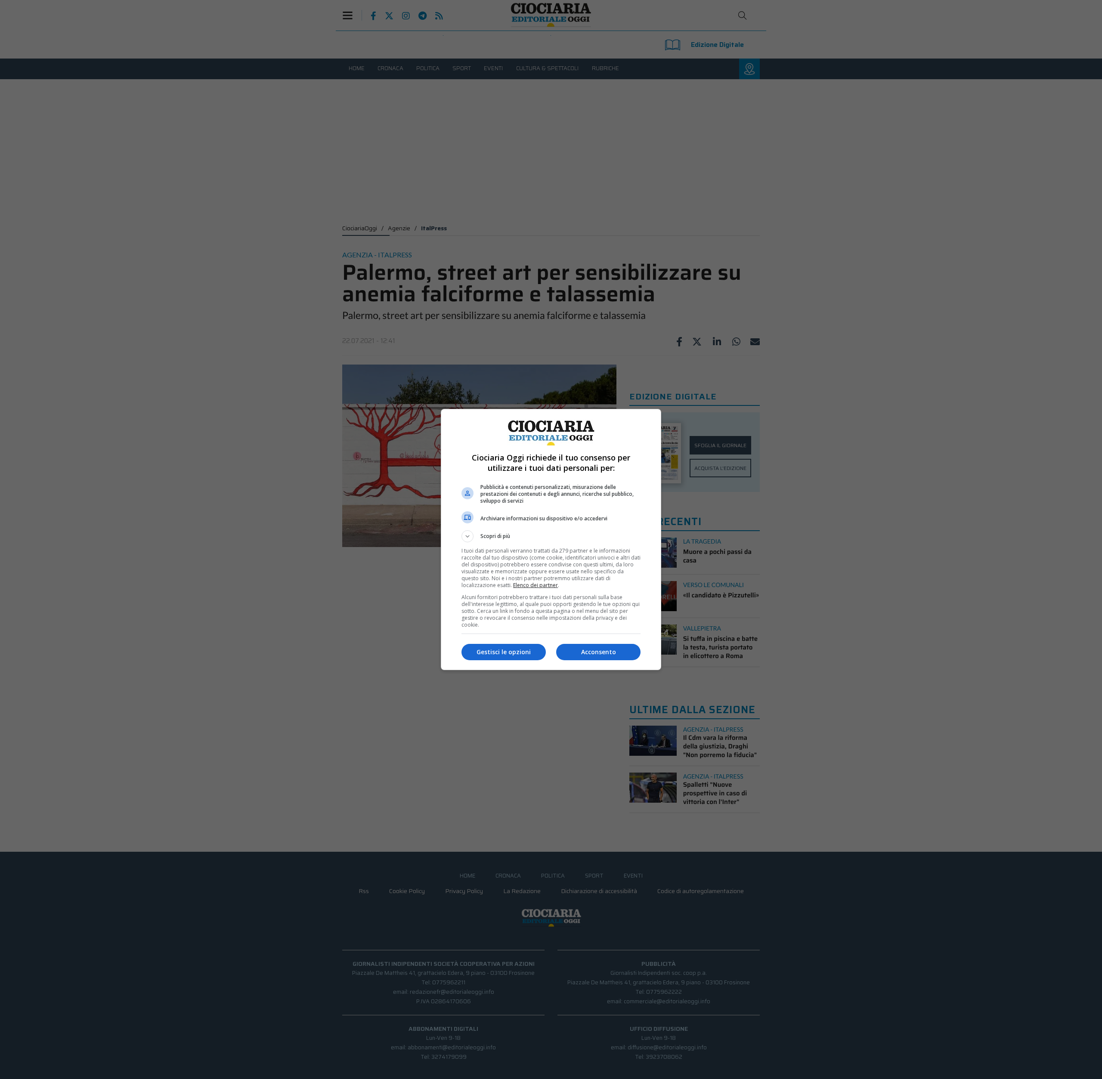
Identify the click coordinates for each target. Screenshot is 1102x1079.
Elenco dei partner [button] (535, 585)
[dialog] (551, 539)
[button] (551, 536)
